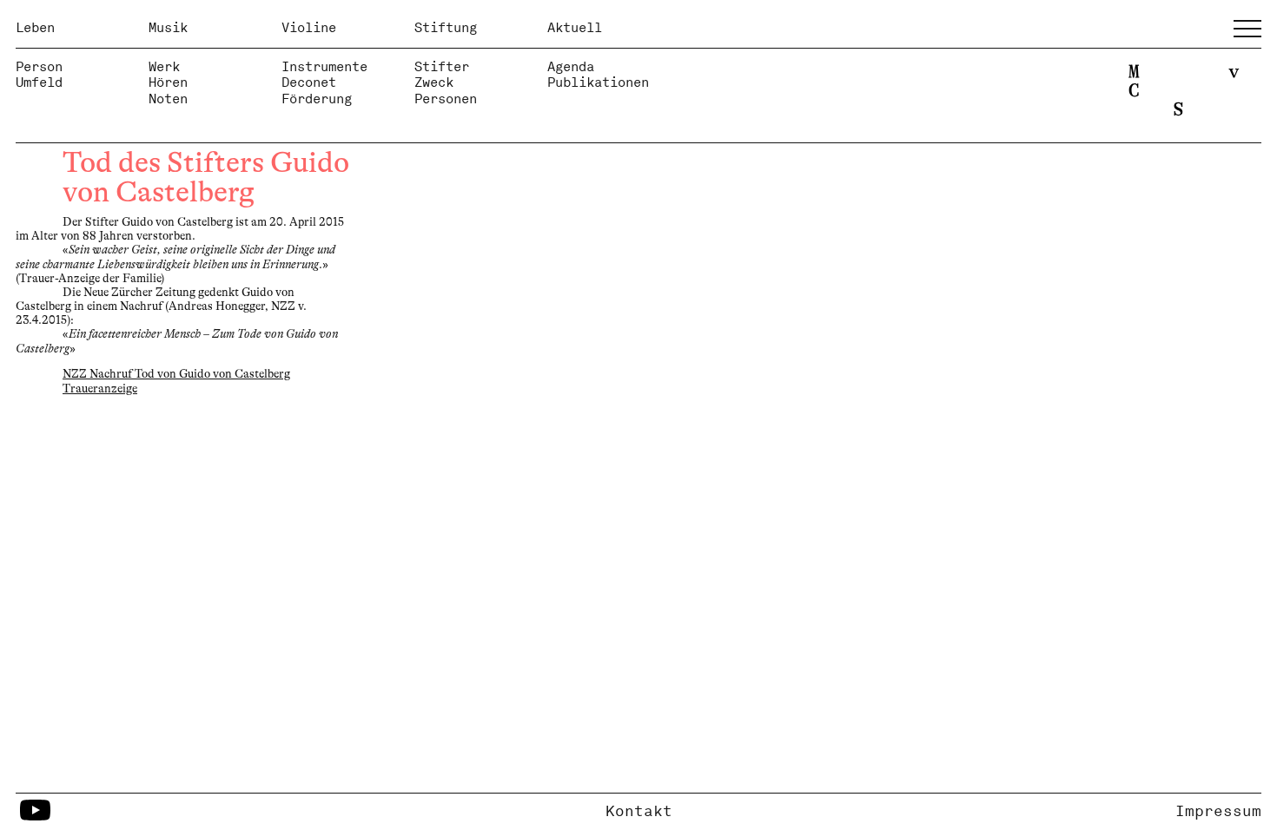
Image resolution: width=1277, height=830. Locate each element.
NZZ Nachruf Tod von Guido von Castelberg (176, 373)
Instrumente (324, 66)
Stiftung (445, 28)
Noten (168, 98)
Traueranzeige (100, 388)
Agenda (570, 66)
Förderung (316, 98)
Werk (164, 66)
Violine (308, 28)
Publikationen (598, 82)
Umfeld (39, 82)
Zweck (433, 82)
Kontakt (638, 811)
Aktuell (574, 28)
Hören (168, 82)
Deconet (308, 82)
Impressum (1218, 811)
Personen (445, 98)
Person (39, 66)
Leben (35, 28)
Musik (168, 28)
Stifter (441, 66)
